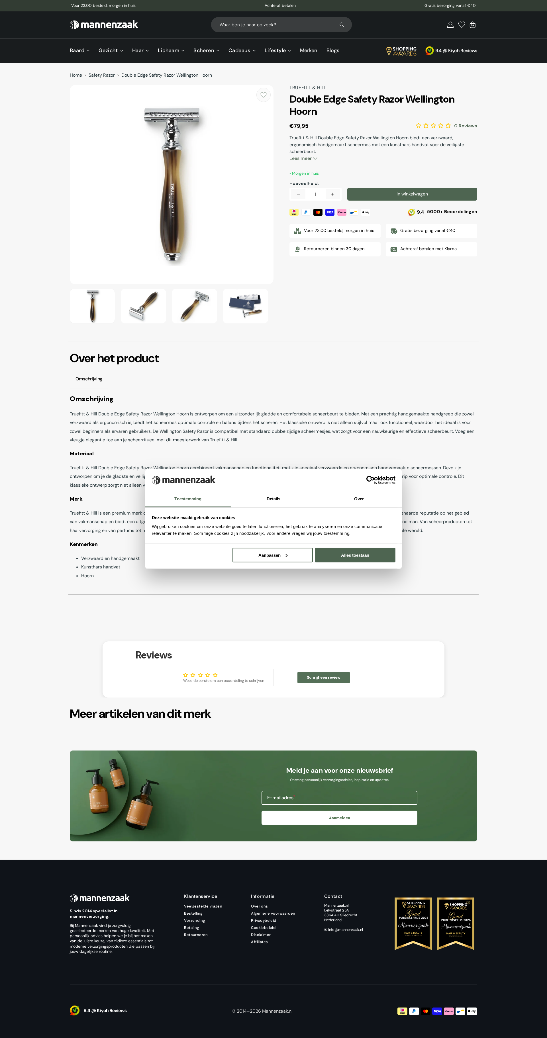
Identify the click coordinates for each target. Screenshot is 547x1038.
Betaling (191, 927)
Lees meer (301, 158)
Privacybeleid (263, 920)
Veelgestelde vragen (203, 906)
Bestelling (193, 913)
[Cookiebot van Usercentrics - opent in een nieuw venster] (370, 480)
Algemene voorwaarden (273, 913)
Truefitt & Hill (83, 513)
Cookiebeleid (263, 927)
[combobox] (281, 24)
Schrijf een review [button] (323, 677)
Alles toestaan (355, 554)
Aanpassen (269, 554)
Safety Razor (102, 75)
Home (76, 75)
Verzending (194, 920)
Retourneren (196, 934)
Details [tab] (274, 498)
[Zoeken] (344, 25)
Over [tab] (359, 498)
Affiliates (259, 941)
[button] (450, 25)
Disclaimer (261, 934)
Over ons (259, 906)
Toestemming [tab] (187, 498)
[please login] (263, 95)
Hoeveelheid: (304, 183)
